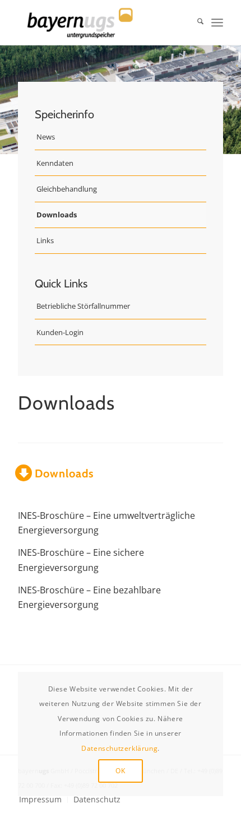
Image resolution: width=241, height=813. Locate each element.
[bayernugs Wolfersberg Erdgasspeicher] (100, 22)
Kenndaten (54, 163)
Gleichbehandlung (66, 189)
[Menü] (217, 22)
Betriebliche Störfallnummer (83, 306)
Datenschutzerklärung (119, 748)
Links (45, 240)
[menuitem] (194, 22)
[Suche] (194, 22)
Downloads (56, 215)
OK (120, 770)
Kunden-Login (60, 332)
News (45, 137)
